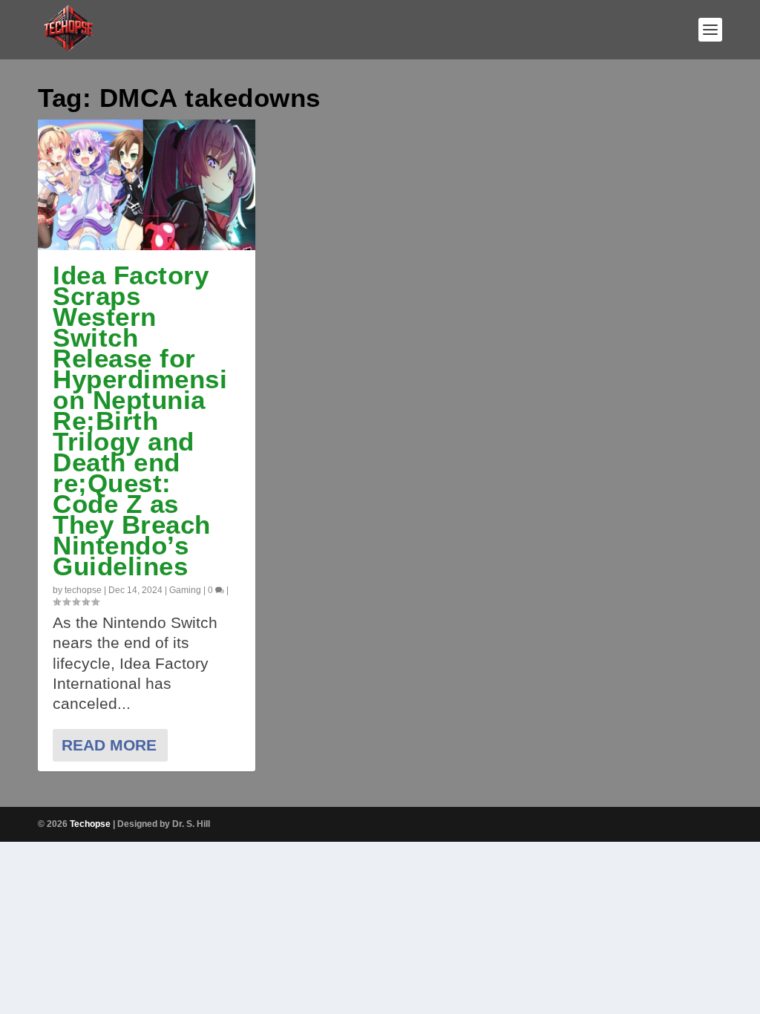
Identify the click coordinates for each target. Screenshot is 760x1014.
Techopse (90, 824)
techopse (83, 590)
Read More (109, 744)
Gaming (185, 590)
